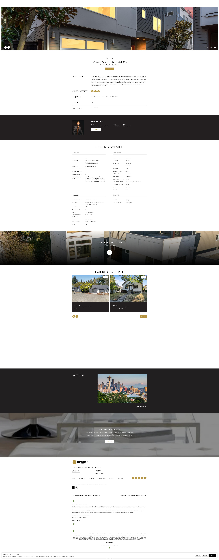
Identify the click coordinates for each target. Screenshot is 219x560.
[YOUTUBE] (142, 478)
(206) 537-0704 (75, 470)
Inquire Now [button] (109, 68)
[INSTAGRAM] (136, 478)
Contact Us (111, 478)
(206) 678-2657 (116, 125)
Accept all (212, 555)
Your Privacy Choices (109, 558)
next (8, 47)
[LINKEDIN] (139, 478)
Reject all (198, 555)
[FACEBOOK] (133, 478)
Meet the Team (82, 478)
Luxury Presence (96, 495)
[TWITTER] (145, 478)
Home (73, 478)
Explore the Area (142, 406)
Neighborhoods (101, 478)
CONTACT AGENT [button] (96, 129)
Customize (205, 555)
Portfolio (91, 478)
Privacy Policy (143, 495)
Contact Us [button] (109, 441)
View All (143, 316)
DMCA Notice (121, 478)
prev (5, 47)
